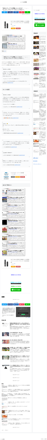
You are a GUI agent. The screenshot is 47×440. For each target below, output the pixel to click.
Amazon (13, 28)
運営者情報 (35, 161)
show (5, 51)
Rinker (14, 25)
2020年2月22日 (19, 106)
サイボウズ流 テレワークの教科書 (17, 172)
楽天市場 (18, 28)
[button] (45, 10)
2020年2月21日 (10, 82)
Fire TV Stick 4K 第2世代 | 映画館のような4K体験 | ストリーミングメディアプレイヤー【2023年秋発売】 (20, 23)
